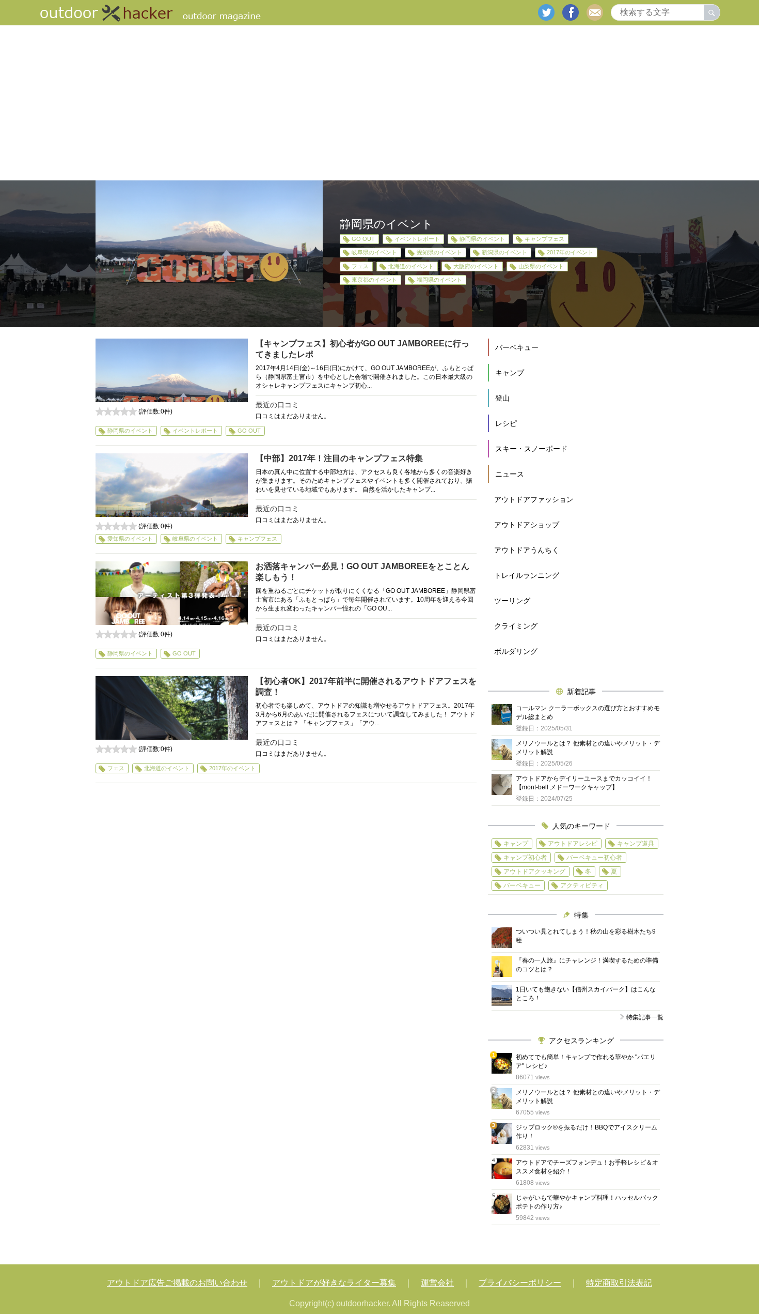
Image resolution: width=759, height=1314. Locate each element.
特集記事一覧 (644, 1017)
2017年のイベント (570, 252)
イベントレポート (417, 239)
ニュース (509, 474)
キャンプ (509, 373)
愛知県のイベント (439, 252)
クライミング (515, 626)
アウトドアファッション (534, 499)
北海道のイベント (411, 266)
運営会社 (437, 1282)
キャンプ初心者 (525, 857)
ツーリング (512, 601)
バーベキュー (517, 347)
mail (595, 12)
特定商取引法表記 (619, 1282)
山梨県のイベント (541, 266)
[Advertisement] (379, 102)
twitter (546, 12)
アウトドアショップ (526, 525)
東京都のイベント (374, 280)
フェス (360, 266)
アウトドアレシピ (572, 843)
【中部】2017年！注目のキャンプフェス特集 (339, 458)
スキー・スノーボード (531, 449)
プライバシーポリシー (520, 1282)
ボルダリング (515, 651)
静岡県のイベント (482, 239)
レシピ (506, 423)
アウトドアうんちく (526, 550)
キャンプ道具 (635, 843)
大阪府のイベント (476, 266)
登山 (502, 398)
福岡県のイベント (439, 280)
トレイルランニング (526, 575)
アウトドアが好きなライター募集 (334, 1282)
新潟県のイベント (504, 252)
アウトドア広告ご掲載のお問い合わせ (177, 1282)
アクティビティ (582, 885)
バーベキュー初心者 (594, 857)
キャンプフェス (544, 239)
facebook (570, 12)
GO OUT (363, 239)
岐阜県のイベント (374, 252)
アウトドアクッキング (534, 871)
